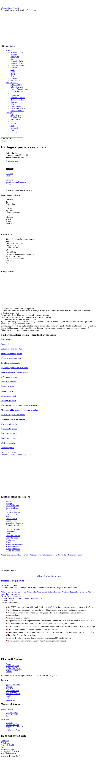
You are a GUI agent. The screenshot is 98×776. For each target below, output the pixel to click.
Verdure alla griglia (9, 429)
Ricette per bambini (13, 546)
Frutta (13, 72)
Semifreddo (12, 598)
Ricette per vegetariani (14, 544)
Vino (12, 130)
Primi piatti (15, 57)
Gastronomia (15, 80)
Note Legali (5, 743)
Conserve (14, 78)
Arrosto (29, 592)
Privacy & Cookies (8, 745)
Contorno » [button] (5, 454)
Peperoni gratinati (8, 401)
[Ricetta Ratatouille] (6, 339)
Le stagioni (10, 113)
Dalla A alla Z (16, 555)
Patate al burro (7, 391)
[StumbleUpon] (12, 161)
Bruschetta (34, 598)
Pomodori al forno (8, 382)
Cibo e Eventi (16, 115)
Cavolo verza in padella (10, 363)
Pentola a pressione (13, 594)
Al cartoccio (12, 592)
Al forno (4, 592)
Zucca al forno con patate (11, 354)
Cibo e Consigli (16, 85)
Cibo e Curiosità (17, 87)
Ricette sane (10, 542)
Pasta (12, 126)
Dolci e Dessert (11, 519)
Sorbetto (4, 598)
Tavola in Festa (16, 117)
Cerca (4, 141)
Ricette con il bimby (75, 555)
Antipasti (14, 55)
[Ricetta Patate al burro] (7, 386)
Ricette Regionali (12, 666)
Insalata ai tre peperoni (12, 580)
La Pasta (9, 672)
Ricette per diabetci (13, 549)
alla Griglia (57, 592)
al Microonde (91, 592)
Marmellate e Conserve (14, 523)
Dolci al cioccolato (13, 536)
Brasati (44, 592)
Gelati (13, 76)
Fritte (50, 592)
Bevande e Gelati (17, 100)
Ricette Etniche (11, 667)
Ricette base (10, 540)
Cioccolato (15, 128)
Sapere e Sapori (12, 83)
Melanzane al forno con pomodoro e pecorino (19, 410)
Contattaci (5, 741)
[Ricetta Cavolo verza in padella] (11, 358)
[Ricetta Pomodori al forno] (9, 377)
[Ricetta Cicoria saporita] (8, 443)
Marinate (82, 592)
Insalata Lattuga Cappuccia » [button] (21, 454)
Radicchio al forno (8, 438)
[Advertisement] (49, 28)
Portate (25, 555)
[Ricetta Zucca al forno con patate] (11, 349)
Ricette (8, 50)
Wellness (14, 132)
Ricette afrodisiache (13, 551)
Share (8, 176)
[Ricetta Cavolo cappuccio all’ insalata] (13, 415)
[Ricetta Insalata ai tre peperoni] (49, 575)
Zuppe (13, 59)
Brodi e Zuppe (11, 514)
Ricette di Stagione (18, 119)
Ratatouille (5, 344)
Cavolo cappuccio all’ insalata (13, 419)
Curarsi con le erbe (18, 108)
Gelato (20, 598)
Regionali (33, 555)
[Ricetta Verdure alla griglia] (9, 424)
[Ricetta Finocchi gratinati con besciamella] (14, 368)
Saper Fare (15, 95)
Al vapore (22, 592)
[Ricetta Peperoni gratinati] (8, 396)
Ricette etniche (60, 555)
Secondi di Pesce (17, 63)
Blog (7, 716)
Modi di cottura (11, 723)
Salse (12, 70)
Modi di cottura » (17, 111)
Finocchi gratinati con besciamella (14, 372)
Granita (27, 598)
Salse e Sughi (11, 521)
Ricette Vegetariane (13, 670)
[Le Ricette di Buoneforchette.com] (10, 8)
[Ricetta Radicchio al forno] (9, 433)
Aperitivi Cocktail (17, 52)
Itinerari (13, 124)
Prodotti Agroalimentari (19, 89)
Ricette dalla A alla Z (14, 669)
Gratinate (65, 592)
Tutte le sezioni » (17, 91)
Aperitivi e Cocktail (18, 98)
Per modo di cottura (45, 555)
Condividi (9, 174)
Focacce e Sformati (18, 65)
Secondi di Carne (17, 61)
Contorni (14, 67)
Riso (41, 598)
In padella (74, 592)
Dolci (13, 74)
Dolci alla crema (12, 538)
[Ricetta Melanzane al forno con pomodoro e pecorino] (19, 405)
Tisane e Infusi (16, 106)
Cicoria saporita (7, 448)
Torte (8, 534)
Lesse (3, 594)
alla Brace (37, 592)
